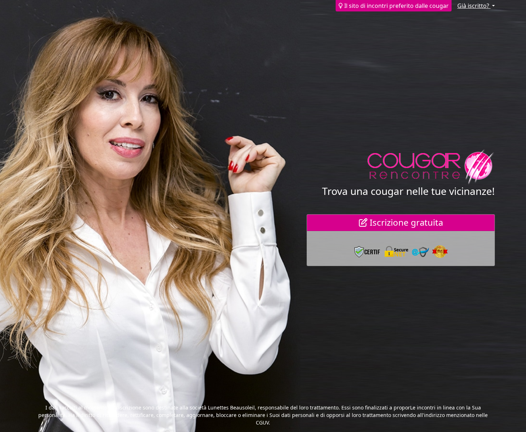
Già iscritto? (474, 6)
